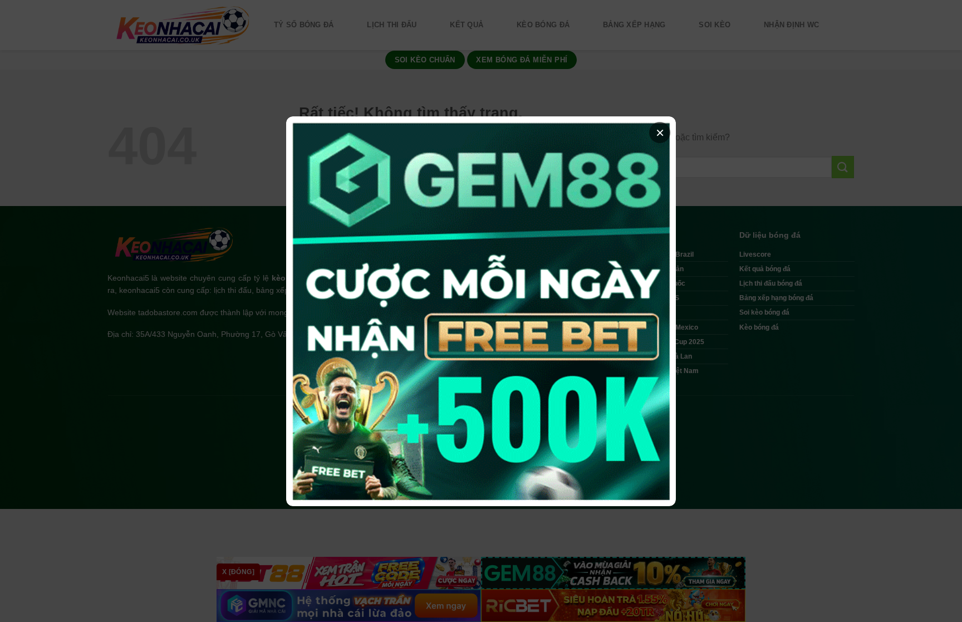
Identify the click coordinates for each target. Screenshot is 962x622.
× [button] (660, 132)
